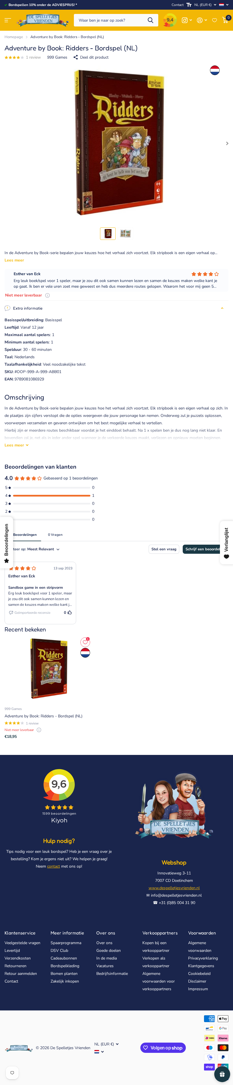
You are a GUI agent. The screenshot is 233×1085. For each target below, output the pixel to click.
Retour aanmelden (21, 973)
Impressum (198, 989)
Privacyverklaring (203, 958)
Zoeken (150, 20)
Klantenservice (20, 933)
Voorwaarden (202, 933)
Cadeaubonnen (64, 958)
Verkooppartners (160, 933)
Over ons (105, 933)
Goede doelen (108, 950)
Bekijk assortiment (8, 20)
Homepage (14, 37)
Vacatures (105, 966)
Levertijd (12, 950)
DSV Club (59, 950)
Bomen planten (64, 973)
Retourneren (15, 966)
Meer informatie (67, 933)
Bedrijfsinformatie (112, 973)
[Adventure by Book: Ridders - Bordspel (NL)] (48, 669)
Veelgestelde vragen (22, 943)
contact (53, 866)
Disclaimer (197, 981)
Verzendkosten (18, 958)
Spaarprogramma (66, 943)
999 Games (57, 57)
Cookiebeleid (199, 973)
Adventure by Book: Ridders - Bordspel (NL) (43, 716)
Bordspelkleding (65, 966)
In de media (106, 958)
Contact (178, 5)
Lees (14, 445)
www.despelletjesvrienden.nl (174, 888)
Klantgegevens (201, 966)
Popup (47, 295)
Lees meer (14, 260)
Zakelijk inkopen (65, 981)
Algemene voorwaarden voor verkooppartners (158, 981)
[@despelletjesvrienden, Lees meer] (187, 20)
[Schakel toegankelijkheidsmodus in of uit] (189, 5)
